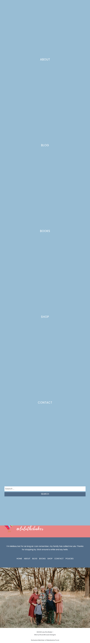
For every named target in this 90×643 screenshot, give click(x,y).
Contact (45, 403)
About (45, 59)
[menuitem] (4, 3)
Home (19, 558)
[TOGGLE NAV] (85, 3)
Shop (45, 317)
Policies (69, 558)
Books (45, 231)
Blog (45, 145)
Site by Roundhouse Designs (45, 635)
